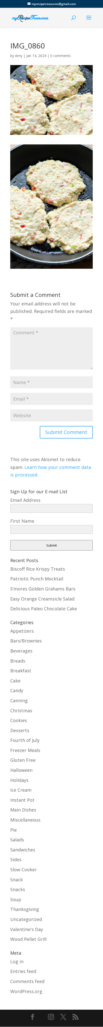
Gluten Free (23, 760)
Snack (16, 880)
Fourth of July (25, 740)
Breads (17, 661)
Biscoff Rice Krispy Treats (37, 569)
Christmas (21, 711)
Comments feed (27, 981)
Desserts (19, 730)
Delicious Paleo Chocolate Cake (43, 609)
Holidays (19, 780)
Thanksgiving (24, 909)
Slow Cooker (23, 870)
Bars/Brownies (26, 641)
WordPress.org (26, 991)
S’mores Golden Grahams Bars (43, 589)
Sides (16, 859)
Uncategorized (26, 919)
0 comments (60, 55)
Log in (17, 961)
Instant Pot (22, 800)
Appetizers (22, 631)
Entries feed (23, 971)
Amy (18, 55)
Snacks (17, 889)
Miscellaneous (25, 820)
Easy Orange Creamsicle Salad (42, 599)
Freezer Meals (25, 750)
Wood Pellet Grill (28, 939)
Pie (13, 830)
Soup (15, 899)
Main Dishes (23, 810)
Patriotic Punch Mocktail (36, 579)
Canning (19, 700)
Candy (16, 690)
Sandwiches (22, 850)
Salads (17, 840)
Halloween (21, 770)
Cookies (18, 720)
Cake (15, 681)
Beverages (21, 651)
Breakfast (20, 671)
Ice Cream (21, 790)
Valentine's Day (26, 929)
